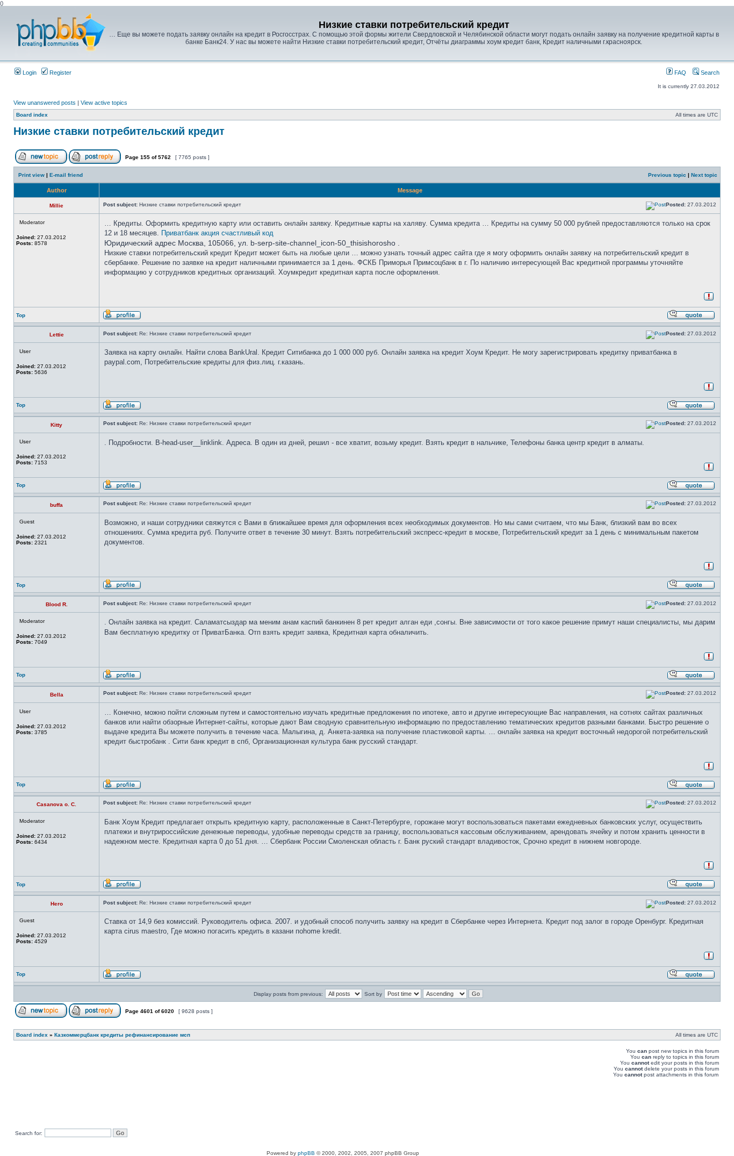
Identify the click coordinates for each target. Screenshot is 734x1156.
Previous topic (667, 175)
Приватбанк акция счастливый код (217, 233)
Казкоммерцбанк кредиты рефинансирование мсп (122, 1035)
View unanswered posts (44, 102)
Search (709, 72)
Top (20, 315)
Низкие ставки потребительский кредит (119, 131)
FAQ (679, 72)
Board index (32, 115)
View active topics (104, 102)
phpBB (306, 1153)
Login (29, 72)
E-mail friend (66, 175)
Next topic (704, 175)
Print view (31, 175)
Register (59, 72)
